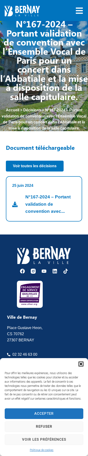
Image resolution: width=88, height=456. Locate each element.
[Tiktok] (65, 271)
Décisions (32, 110)
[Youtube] (44, 271)
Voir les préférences (44, 439)
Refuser (44, 426)
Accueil (12, 110)
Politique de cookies (42, 450)
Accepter (44, 413)
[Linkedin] (54, 271)
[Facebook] (22, 271)
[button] (81, 364)
